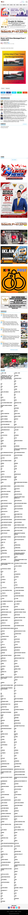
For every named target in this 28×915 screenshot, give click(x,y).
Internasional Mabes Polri (20, 550)
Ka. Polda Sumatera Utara (6, 590)
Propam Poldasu (4, 818)
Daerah (11, 4)
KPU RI (15, 579)
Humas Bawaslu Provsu (19, 486)
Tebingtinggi (17, 862)
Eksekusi (16, 457)
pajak (2, 898)
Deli (15, 443)
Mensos (2, 723)
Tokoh (15, 879)
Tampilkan (24, 124)
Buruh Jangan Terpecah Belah (7, 427)
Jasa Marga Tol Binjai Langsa (20, 563)
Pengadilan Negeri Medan (19, 771)
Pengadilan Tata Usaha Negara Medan (20, 778)
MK (1, 693)
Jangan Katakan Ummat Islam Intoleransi (20, 560)
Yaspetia (16, 890)
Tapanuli (16, 859)
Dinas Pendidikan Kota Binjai (7, 452)
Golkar (2, 466)
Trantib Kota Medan (5, 882)
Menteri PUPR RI (17, 723)
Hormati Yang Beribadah (6, 476)
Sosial (15, 848)
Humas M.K (3, 514)
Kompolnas (3, 658)
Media (2, 717)
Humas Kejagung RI (18, 506)
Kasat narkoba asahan (19, 625)
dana (2, 893)
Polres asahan (4, 802)
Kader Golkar (17, 614)
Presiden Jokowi (4, 810)
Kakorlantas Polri (18, 620)
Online (15, 742)
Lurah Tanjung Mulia (18, 685)
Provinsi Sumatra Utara (6, 824)
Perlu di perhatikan (18, 786)
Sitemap (19, 911)
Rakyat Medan (4, 829)
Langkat (16, 679)
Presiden (16, 808)
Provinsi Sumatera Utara (19, 821)
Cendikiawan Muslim (5, 429)
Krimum (2, 674)
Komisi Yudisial (17, 655)
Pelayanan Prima (17, 763)
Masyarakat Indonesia (19, 709)
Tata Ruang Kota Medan (6, 862)
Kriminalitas (3, 671)
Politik (15, 797)
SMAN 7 (15, 835)
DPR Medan (16, 435)
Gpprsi (15, 466)
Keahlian (3, 631)
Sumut (2, 856)
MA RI (15, 690)
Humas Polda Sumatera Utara (20, 527)
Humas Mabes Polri (18, 514)
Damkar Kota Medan (18, 440)
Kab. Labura (3, 603)
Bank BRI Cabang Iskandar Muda (6, 406)
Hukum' (15, 479)
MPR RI (2, 696)
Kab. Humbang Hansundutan (7, 601)
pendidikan (16, 898)
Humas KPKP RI (17, 491)
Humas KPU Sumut (4, 496)
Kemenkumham (4, 650)
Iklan (15, 542)
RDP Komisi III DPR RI (18, 824)
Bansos (15, 405)
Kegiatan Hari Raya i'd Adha (19, 631)
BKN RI (2, 397)
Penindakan (3, 783)
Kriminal (2, 668)
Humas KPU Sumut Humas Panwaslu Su (19, 497)
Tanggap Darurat (4, 859)
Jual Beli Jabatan (18, 566)
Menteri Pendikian (5, 725)
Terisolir (16, 868)
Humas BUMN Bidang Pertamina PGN (20, 483)
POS (1, 755)
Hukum (17, 4)
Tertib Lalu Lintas (5, 874)
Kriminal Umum (17, 668)
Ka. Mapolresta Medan (19, 587)
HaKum (15, 468)
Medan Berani (17, 715)
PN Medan (3, 750)
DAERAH (2, 432)
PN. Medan (16, 752)
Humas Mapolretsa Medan (6, 522)
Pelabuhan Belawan (5, 763)
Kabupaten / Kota (4, 609)
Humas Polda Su (4, 527)
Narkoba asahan (4, 733)
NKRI (15, 731)
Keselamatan (17, 650)
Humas (21, 4)
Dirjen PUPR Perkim (18, 455)
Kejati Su (3, 644)
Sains (2, 840)
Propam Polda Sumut (18, 816)
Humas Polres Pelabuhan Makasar (19, 534)
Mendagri (3, 720)
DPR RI (8, 4)
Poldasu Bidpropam (5, 794)
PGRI (15, 747)
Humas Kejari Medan (18, 508)
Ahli (1, 389)
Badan (15, 400)
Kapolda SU (3, 622)
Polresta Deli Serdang (19, 802)
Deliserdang (16, 446)
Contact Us (12, 911)
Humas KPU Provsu (18, 494)
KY (1, 585)
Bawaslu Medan (4, 416)
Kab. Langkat (17, 603)
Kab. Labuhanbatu (18, 601)
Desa (14, 4)
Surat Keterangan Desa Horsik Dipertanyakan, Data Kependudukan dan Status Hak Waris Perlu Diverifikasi (11, 331)
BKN (15, 394)
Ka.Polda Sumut (4, 595)
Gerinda (2, 463)
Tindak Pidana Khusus (5, 876)
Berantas (4, 4)
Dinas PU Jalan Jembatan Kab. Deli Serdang (20, 449)
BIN (1, 394)
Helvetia (2, 474)
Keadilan (16, 628)
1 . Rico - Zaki (3, 372)
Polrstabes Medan (5, 808)
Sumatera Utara (4, 854)
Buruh (15, 424)
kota (2, 895)
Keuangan (3, 652)
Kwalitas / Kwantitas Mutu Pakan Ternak (6, 678)
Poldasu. (2, 797)
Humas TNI (3, 542)
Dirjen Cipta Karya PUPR (6, 455)
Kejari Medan (3, 639)
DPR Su (15, 437)
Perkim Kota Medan (5, 786)
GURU (15, 460)
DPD (15, 432)
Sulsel (2, 851)
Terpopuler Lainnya (14, 349)
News (15, 739)
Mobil (15, 728)
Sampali (15, 840)
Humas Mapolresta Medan (6, 519)
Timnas (15, 874)
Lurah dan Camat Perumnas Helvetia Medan (7, 688)
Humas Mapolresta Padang (20, 519)
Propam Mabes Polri (5, 816)
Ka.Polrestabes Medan (19, 595)
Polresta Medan (4, 805)
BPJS (15, 397)
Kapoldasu (16, 622)
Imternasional (17, 545)
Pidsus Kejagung (17, 789)
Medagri (16, 712)
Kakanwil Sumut (4, 620)
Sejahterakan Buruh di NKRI (7, 846)
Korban (2, 663)
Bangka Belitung (17, 402)
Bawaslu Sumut (17, 416)
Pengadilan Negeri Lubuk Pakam (6, 772)
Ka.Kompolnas (17, 593)
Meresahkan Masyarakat (6, 728)
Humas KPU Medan (4, 494)
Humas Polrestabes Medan (20, 536)
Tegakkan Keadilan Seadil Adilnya (6, 869)
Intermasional (17, 547)
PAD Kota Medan (4, 744)
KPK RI (2, 571)
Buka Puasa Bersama (5, 424)
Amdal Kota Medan (5, 391)
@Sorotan (16, 375)
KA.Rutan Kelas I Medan (6, 568)
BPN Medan (3, 400)
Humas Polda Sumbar (5, 530)
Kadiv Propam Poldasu (5, 617)
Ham (15, 471)
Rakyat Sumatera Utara (19, 829)
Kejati (2, 641)
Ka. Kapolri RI (3, 587)
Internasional (4, 550)
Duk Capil (3, 457)
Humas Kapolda (4, 500)
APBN (15, 381)
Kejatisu (16, 644)
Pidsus (2, 789)
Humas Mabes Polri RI (5, 516)
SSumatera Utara (4, 837)
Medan (24, 4)
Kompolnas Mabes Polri (19, 658)
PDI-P (15, 744)
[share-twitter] (14, 93)
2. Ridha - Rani (17, 372)
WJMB (15, 885)
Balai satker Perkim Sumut (6, 402)
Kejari (15, 636)
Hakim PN (3, 471)
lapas (15, 895)
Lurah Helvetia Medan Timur (7, 685)
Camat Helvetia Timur (18, 427)
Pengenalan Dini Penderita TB (20, 781)
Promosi (16, 813)
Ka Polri (16, 585)
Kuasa (15, 674)
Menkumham (16, 720)
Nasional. (3, 736)
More (2, 731)
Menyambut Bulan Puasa (19, 725)
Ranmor (2, 832)
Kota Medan (16, 666)
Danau (2, 443)
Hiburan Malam (17, 474)
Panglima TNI (3, 761)
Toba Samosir (4, 879)
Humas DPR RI (3, 488)
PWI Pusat (3, 758)
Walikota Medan (4, 887)
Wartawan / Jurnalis (18, 887)
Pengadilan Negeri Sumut (19, 774)
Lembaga (2, 682)
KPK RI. (15, 571)
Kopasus (16, 660)
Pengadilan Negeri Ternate (6, 777)
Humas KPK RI (17, 488)
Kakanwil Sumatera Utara (19, 617)
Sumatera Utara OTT (18, 854)
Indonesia (3, 547)
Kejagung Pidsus (17, 633)
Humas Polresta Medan (6, 536)
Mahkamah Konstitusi (5, 704)
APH (1, 383)
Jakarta (16, 556)
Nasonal (16, 736)
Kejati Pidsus (17, 641)
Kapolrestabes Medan (5, 625)
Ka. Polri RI (3, 593)
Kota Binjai (3, 666)
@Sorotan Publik (17, 378)
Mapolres (16, 706)
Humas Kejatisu (4, 511)
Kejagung (3, 633)
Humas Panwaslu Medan (6, 525)
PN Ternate (3, 752)
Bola (15, 421)
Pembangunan (4, 766)
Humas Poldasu (4, 533)
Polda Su (2, 791)
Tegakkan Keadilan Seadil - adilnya (20, 866)
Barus (2, 410)
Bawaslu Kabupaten (5, 413)
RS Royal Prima (17, 827)
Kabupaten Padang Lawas (6, 612)
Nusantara (3, 742)
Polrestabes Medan (18, 805)
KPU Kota (2, 576)
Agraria (15, 386)
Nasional (6, 36)
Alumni (15, 389)
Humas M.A (16, 511)
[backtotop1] (27, 914)
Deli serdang (3, 446)
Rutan (2, 835)
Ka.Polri (2, 598)
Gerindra (16, 463)
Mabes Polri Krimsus (18, 698)
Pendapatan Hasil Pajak (19, 769)
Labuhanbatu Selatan (18, 677)
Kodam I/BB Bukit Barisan (6, 655)
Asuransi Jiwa (17, 391)
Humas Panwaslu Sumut (19, 525)
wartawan (3, 901)
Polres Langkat (17, 800)
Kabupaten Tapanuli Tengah (20, 612)
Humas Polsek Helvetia (19, 539)
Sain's (15, 837)
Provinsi (2, 821)
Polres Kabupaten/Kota (6, 800)
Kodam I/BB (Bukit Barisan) (19, 652)
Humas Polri (3, 539)
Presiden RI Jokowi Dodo (6, 813)
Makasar (16, 704)
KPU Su (15, 582)
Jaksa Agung (3, 559)
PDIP (1, 747)
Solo (2, 848)
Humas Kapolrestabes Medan (20, 503)
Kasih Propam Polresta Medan (7, 628)
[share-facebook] (8, 93)
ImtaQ (2, 545)
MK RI (15, 693)
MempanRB (16, 717)
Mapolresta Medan (5, 709)
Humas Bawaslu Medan (5, 486)
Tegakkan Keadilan (5, 865)
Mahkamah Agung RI (18, 701)
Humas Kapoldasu (18, 500)
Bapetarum (16, 408)
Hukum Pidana (4, 479)
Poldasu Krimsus (17, 794)
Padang (15, 758)
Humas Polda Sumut (18, 530)
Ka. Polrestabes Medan (19, 590)
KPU (1, 574)
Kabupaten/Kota (4, 614)
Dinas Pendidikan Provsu (19, 452)
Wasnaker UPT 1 (4, 890)
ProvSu (15, 818)
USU (1, 885)
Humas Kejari (3, 508)
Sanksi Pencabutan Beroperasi (7, 843)
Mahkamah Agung (4, 701)
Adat (2, 386)
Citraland (16, 429)
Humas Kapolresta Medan (6, 503)
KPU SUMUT (3, 582)
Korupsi (15, 663)
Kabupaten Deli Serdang (19, 609)
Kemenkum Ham (17, 647)
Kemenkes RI (3, 647)
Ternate (16, 871)
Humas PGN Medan (18, 522)
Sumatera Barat (17, 851)
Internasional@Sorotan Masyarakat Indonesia (19, 554)
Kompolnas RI (4, 660)
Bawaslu (16, 410)
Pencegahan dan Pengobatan (7, 769)
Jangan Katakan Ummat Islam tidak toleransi (7, 564)
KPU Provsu (3, 579)
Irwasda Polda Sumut (5, 556)
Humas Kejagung (4, 506)
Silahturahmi (17, 846)
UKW (15, 882)
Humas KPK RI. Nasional (6, 491)
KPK (15, 568)
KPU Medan (16, 576)
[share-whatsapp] (19, 93)
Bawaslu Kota (17, 413)
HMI (1, 468)
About (8, 911)
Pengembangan (4, 781)
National (3, 739)
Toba (15, 876)
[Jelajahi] (26, 2)
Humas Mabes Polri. (18, 516)
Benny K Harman (4, 419)
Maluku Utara (4, 706)
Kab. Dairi (16, 598)
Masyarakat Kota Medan (6, 712)
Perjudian (16, 783)
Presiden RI (16, 810)
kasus (15, 893)
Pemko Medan (17, 766)
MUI (14, 696)
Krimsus (16, 671)
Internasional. (4, 553)
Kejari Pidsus (17, 639)
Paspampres (16, 761)
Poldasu (16, 791)
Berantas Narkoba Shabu (6, 421)
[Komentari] (25, 93)
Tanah (15, 856)
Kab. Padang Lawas (5, 606)
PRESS (15, 755)
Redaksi (15, 832)
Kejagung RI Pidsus (5, 636)
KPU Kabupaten (17, 574)
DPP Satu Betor (4, 435)
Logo (15, 682)
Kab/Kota (16, 606)
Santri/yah (16, 843)
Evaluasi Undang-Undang (6, 460)
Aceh (15, 383)
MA (14, 687)
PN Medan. (16, 750)
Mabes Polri (3, 698)
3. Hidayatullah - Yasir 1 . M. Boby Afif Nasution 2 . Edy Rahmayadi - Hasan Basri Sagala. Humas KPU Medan (7, 377)
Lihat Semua (14, 159)
